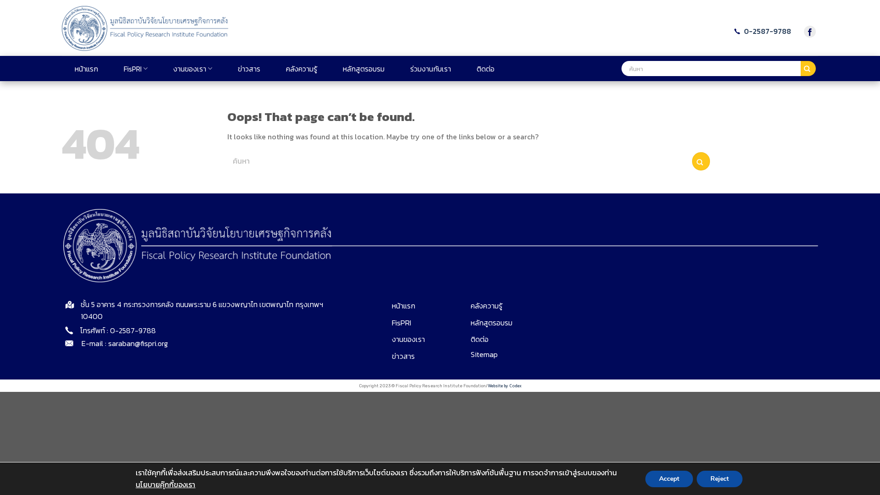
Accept (669, 478)
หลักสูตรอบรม (364, 68)
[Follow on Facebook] (810, 32)
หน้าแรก (86, 68)
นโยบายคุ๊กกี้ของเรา (165, 484)
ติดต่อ (486, 68)
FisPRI (133, 68)
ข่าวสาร (249, 68)
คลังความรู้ (301, 68)
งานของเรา (189, 68)
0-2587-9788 (766, 31)
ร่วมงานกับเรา (430, 68)
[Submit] (808, 69)
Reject (719, 478)
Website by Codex (505, 386)
